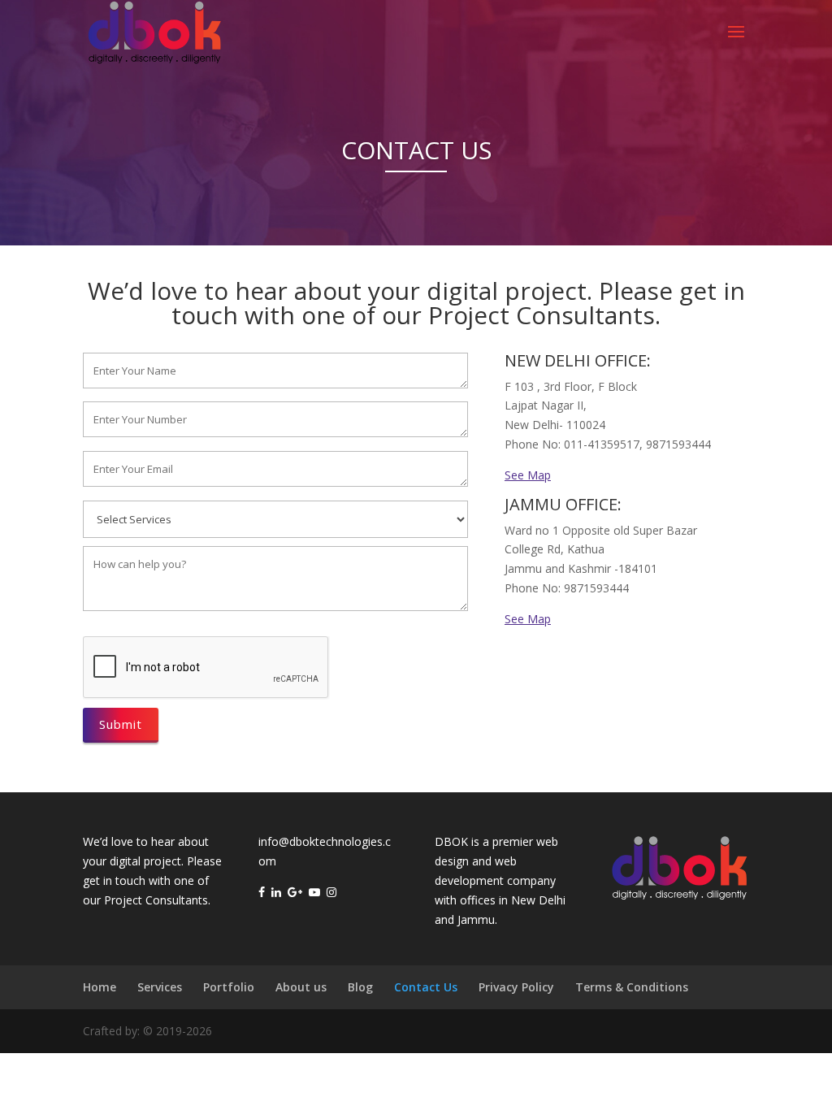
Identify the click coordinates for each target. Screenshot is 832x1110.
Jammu (476, 919)
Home (99, 987)
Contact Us (425, 987)
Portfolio (228, 987)
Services (159, 987)
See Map (528, 475)
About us (301, 987)
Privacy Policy (516, 987)
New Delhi (538, 900)
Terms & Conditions (631, 987)
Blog (360, 987)
